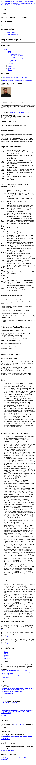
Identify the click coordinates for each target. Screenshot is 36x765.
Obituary (13, 57)
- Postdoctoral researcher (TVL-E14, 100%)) (14, 670)
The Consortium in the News (19, 59)
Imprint (6, 652)
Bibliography (11, 68)
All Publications (5, 739)
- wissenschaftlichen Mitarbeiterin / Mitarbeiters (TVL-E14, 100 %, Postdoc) (17, 672)
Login (6, 656)
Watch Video (4, 629)
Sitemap (6, 655)
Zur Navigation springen (11, 34)
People (9, 62)
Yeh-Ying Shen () (18, 690)
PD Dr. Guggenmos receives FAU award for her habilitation (15, 758)
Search (6, 653)
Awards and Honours (17, 55)
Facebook (7, 658)
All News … (4, 762)
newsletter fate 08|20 (19, 724)
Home (6, 49)
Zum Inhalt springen (9, 32)
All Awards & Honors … (8, 750)
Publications (11, 65)
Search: (3, 17)
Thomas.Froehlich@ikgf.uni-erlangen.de (20, 112)
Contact (10, 70)
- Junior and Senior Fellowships (10, 675)
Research (10, 63)
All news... (4, 715)
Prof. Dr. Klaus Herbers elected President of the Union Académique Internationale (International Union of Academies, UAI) (17, 711)
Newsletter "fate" (16, 54)
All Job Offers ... (5, 677)
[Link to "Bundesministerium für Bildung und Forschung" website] (14, 77)
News (9, 52)
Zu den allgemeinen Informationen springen (16, 35)
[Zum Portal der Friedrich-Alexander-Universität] (16, 80)
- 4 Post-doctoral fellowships (9, 702)
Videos (10, 66)
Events (9, 51)
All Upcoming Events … (8, 693)
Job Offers (14, 60)
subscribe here (9, 725)
